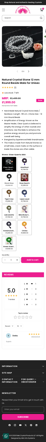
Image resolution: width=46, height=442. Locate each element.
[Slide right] (28, 71)
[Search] (41, 18)
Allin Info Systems (28, 438)
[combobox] (23, 18)
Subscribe (23, 417)
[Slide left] (17, 71)
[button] (3, 9)
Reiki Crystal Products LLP (26, 435)
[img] (7, 87)
